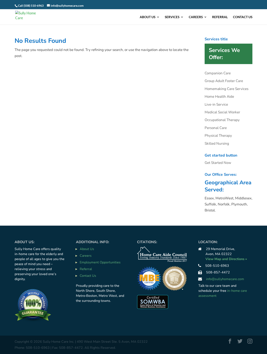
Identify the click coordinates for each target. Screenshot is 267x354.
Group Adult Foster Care (224, 80)
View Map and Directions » (226, 259)
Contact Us (242, 17)
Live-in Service (216, 104)
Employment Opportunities (100, 262)
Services (172, 17)
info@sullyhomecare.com (225, 279)
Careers (196, 17)
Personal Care (216, 127)
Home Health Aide (219, 96)
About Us (147, 17)
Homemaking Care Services (226, 88)
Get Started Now (218, 162)
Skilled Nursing (217, 143)
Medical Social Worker (222, 112)
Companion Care (218, 73)
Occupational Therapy (222, 120)
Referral (220, 17)
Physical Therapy (218, 135)
